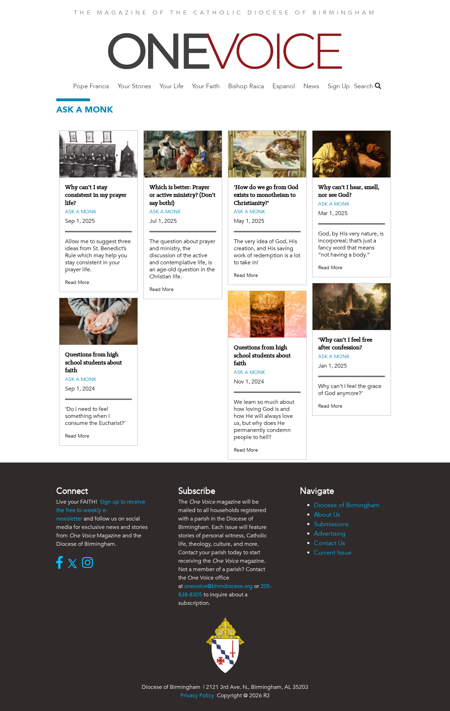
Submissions (331, 524)
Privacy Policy (197, 695)
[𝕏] (74, 563)
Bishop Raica (246, 86)
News (311, 86)
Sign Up (339, 86)
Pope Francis (91, 86)
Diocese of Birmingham (346, 505)
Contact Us (329, 543)
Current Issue (333, 552)
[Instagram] (89, 563)
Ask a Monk (80, 211)
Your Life (172, 86)
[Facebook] (61, 563)
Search (364, 86)
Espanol (283, 86)
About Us (327, 514)
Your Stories (134, 86)
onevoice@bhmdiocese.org (218, 586)
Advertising (330, 533)
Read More (77, 282)
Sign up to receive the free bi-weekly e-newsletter (100, 510)
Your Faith (206, 86)
